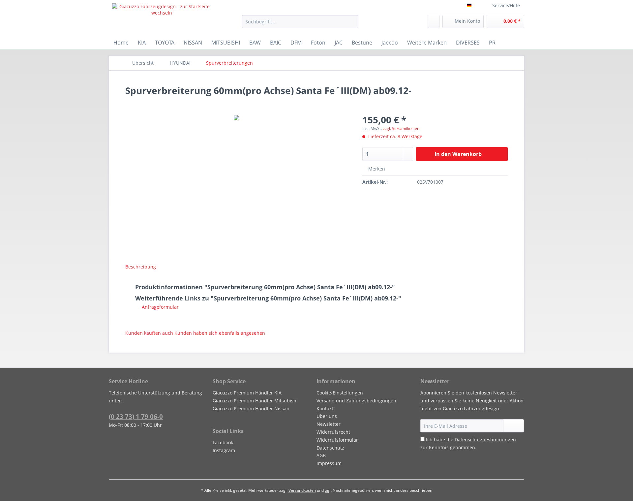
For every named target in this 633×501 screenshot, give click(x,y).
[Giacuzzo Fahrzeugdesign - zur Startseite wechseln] (162, 18)
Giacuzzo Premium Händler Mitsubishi (255, 400)
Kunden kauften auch (149, 333)
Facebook (223, 442)
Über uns (326, 416)
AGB (321, 455)
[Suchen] (352, 21)
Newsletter (328, 424)
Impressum (329, 463)
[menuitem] (300, 24)
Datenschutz (330, 448)
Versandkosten (302, 490)
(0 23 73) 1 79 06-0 (136, 416)
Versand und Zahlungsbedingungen (356, 400)
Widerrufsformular (337, 440)
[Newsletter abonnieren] (513, 425)
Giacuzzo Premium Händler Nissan (251, 408)
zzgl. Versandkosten (401, 128)
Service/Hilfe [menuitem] (506, 5)
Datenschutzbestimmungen (485, 439)
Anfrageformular (159, 307)
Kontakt (324, 408)
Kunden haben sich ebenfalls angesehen (219, 333)
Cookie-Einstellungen (339, 393)
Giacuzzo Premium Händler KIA (247, 393)
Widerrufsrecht (333, 432)
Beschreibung (140, 267)
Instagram (224, 450)
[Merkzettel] (433, 21)
